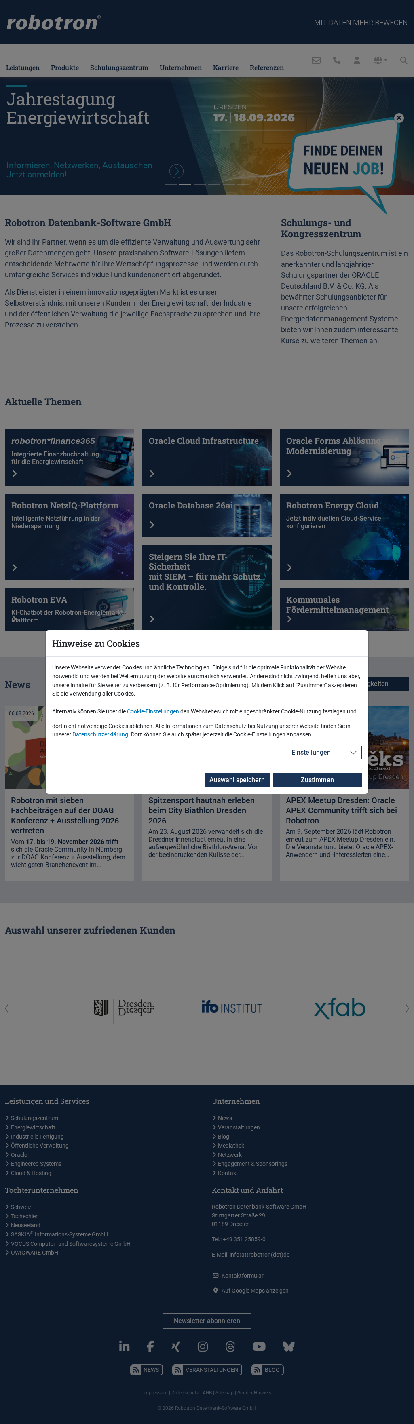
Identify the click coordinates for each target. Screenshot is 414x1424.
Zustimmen (317, 780)
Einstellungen (311, 752)
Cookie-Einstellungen (153, 711)
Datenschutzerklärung (100, 734)
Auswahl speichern (237, 780)
